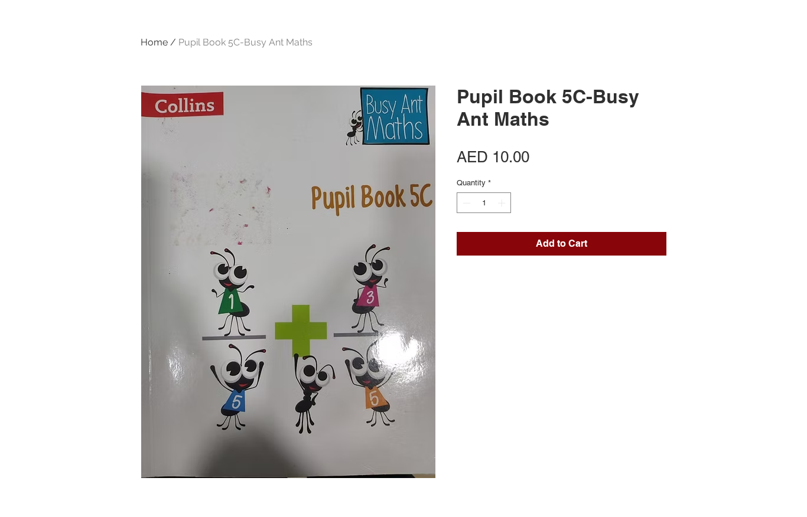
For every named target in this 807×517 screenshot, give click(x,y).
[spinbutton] (484, 203)
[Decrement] (465, 203)
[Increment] (503, 203)
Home (154, 42)
